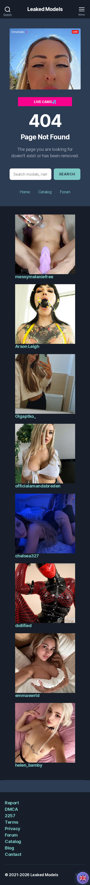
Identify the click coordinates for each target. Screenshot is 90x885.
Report (12, 802)
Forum (65, 191)
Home (25, 191)
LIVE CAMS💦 (45, 102)
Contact (13, 854)
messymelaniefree (34, 276)
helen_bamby (28, 765)
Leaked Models (45, 9)
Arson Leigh (27, 346)
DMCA (11, 809)
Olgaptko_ (25, 416)
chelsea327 (27, 555)
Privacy (12, 828)
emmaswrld (27, 695)
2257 (10, 815)
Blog (9, 847)
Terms (11, 822)
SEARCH (67, 174)
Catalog (45, 191)
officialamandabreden (37, 485)
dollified (23, 625)
